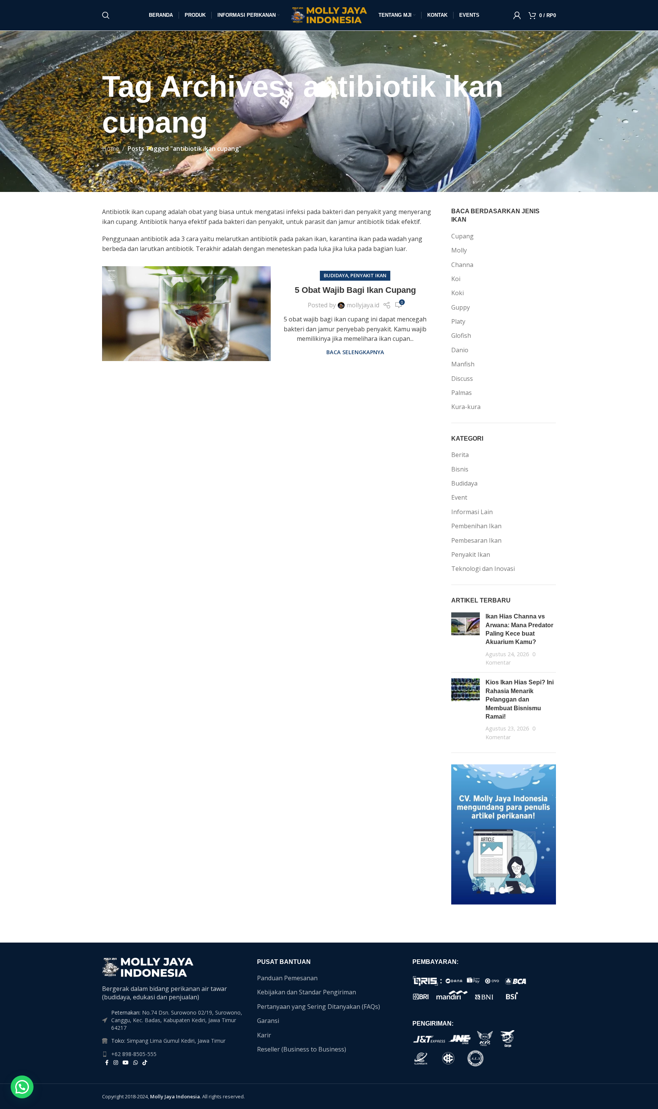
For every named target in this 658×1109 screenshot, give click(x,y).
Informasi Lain (472, 512)
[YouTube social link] (125, 1063)
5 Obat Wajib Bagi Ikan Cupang (355, 290)
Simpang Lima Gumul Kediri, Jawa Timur (176, 1040)
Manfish (462, 364)
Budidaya (336, 275)
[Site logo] (329, 14)
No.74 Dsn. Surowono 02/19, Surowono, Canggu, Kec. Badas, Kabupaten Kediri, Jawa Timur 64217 (176, 1020)
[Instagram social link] (115, 1063)
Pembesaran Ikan (476, 540)
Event (459, 497)
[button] (22, 1086)
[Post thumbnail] (465, 639)
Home (110, 148)
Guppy (460, 307)
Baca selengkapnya (355, 352)
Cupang (462, 236)
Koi (455, 279)
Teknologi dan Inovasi (483, 568)
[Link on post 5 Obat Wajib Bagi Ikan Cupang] (186, 313)
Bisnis (459, 469)
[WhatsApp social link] (135, 1063)
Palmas (461, 392)
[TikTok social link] (144, 1063)
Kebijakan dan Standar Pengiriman (306, 992)
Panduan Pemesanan (287, 978)
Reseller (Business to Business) (301, 1049)
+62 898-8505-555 (134, 1054)
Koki (457, 293)
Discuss (462, 378)
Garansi (268, 1020)
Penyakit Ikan (368, 275)
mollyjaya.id (363, 305)
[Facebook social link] (106, 1063)
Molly (459, 250)
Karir (264, 1035)
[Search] (105, 15)
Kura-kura (466, 407)
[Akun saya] (517, 15)
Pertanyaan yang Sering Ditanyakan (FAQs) (318, 1006)
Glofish (461, 335)
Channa (462, 264)
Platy (458, 321)
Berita (460, 455)
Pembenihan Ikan (476, 526)
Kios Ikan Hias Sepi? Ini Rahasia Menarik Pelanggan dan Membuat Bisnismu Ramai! (520, 699)
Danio (459, 350)
